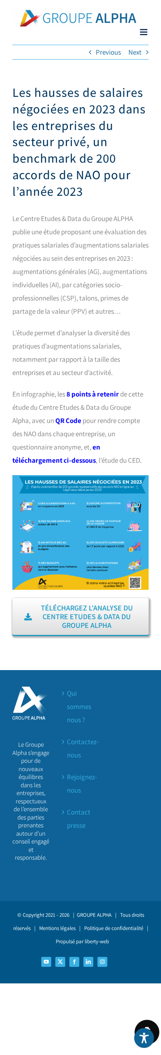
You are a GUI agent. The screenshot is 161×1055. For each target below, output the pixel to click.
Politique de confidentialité (113, 928)
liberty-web (97, 941)
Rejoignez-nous (81, 783)
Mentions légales (57, 928)
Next (135, 52)
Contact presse (78, 818)
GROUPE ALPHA (94, 914)
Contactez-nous (81, 748)
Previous (108, 52)
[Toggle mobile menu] (144, 32)
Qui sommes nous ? (79, 706)
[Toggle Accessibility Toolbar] (144, 1038)
